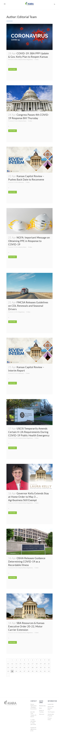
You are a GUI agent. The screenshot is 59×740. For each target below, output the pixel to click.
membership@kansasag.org (33, 729)
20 (44, 664)
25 (20, 667)
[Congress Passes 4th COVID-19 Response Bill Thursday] (29, 98)
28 (32, 667)
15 (24, 664)
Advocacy (21, 182)
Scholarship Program (51, 715)
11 (8, 664)
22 (8, 667)
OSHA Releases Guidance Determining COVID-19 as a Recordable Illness (26, 561)
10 (49, 660)
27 (28, 667)
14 (20, 664)
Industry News (22, 59)
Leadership (50, 704)
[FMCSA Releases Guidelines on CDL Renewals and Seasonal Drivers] (29, 286)
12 (12, 664)
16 (28, 664)
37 (24, 671)
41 (40, 671)
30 (40, 667)
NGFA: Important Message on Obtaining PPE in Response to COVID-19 (29, 241)
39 (32, 671)
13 (16, 664)
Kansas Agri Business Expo (51, 708)
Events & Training (41, 711)
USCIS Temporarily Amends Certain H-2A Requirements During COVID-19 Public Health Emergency (28, 432)
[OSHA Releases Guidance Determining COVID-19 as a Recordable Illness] (29, 542)
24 (16, 667)
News (40, 708)
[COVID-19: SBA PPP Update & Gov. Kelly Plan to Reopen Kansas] (29, 37)
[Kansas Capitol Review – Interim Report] (29, 351)
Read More (12, 69)
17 (32, 664)
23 (12, 667)
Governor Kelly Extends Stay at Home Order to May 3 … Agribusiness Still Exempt (28, 497)
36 (20, 671)
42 (44, 671)
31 (44, 667)
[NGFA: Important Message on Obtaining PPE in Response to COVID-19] (29, 221)
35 (16, 671)
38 (28, 671)
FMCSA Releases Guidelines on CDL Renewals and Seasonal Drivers (28, 306)
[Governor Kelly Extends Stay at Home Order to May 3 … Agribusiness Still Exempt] (29, 477)
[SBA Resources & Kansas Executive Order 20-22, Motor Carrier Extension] (29, 606)
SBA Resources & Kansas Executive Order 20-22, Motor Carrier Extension (26, 626)
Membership (42, 705)
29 (36, 667)
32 (49, 667)
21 (49, 664)
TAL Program (51, 712)
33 (8, 671)
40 (36, 671)
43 (49, 671)
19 (40, 664)
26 (24, 667)
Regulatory (30, 59)
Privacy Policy (50, 718)
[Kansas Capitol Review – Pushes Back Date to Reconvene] (29, 160)
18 (36, 664)
